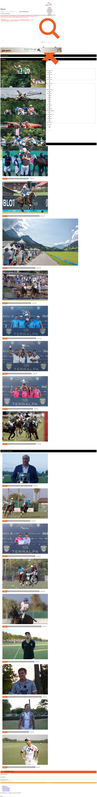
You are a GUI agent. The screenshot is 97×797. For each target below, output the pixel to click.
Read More (5, 178)
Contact (49, 14)
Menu (48, 2)
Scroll (1, 796)
